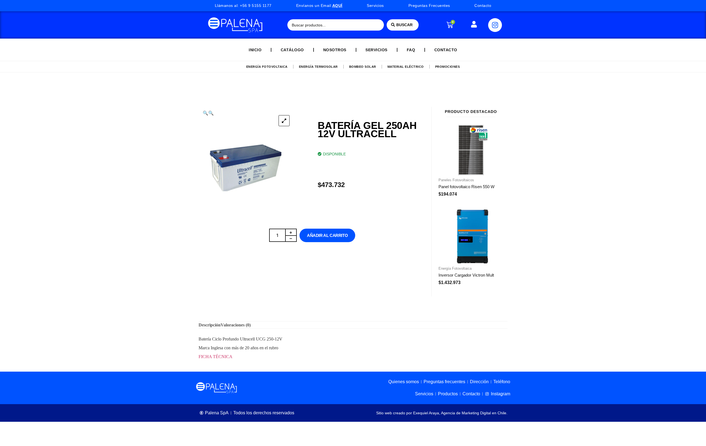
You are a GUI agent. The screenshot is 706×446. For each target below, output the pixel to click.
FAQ (411, 50)
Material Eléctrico (405, 66)
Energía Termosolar (318, 66)
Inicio (255, 50)
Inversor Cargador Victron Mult (466, 275)
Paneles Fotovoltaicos (456, 180)
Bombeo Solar (362, 66)
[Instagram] (495, 25)
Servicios (376, 50)
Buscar (404, 25)
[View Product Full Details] (470, 173)
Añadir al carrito (327, 235)
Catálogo (292, 50)
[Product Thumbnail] (284, 120)
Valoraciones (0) (236, 325)
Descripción (210, 325)
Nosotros (334, 50)
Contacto (445, 50)
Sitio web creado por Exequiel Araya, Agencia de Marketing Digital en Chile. (441, 413)
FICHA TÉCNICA (215, 356)
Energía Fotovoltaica (267, 66)
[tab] (210, 324)
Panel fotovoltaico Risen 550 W (466, 186)
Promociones (447, 66)
